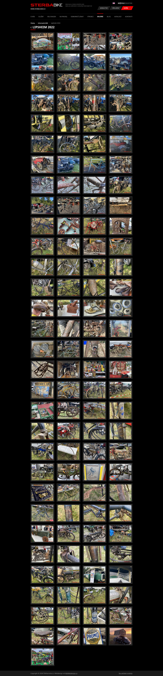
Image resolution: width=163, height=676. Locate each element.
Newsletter (104, 8)
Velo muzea (51, 17)
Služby (41, 17)
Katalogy (117, 17)
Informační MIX (43, 23)
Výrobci (90, 17)
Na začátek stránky (125, 673)
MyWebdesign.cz (71, 673)
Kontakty (128, 17)
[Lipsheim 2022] (42, 41)
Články (33, 23)
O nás (33, 17)
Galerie (100, 17)
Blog (109, 17)
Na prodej (63, 17)
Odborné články (77, 17)
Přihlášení (116, 8)
